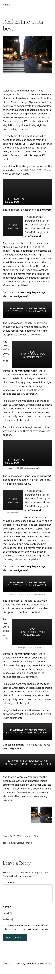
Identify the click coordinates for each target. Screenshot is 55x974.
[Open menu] (50, 4)
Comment (9, 882)
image (29, 842)
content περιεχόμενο (13, 842)
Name (7, 906)
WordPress (46, 963)
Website (7, 919)
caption (38, 468)
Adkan (6, 4)
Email (7, 913)
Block (37, 836)
